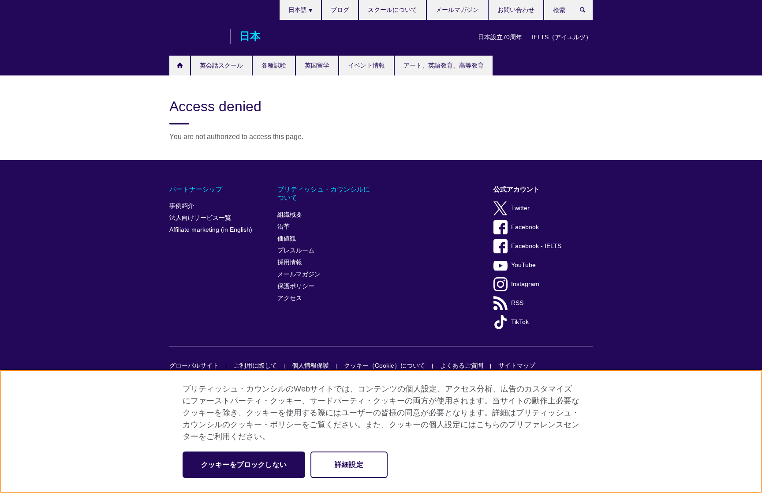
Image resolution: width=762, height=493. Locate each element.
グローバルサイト (194, 365)
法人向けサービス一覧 (200, 218)
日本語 (298, 9)
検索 (587, 12)
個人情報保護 (310, 365)
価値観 (286, 238)
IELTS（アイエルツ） (562, 37)
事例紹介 (181, 206)
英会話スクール (221, 65)
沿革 (283, 226)
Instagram (525, 284)
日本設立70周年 (500, 37)
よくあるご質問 (461, 365)
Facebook (525, 227)
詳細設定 (349, 464)
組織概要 (289, 214)
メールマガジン (457, 9)
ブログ (340, 9)
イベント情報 (366, 65)
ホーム (179, 65)
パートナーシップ (195, 189)
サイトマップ (516, 365)
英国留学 (317, 65)
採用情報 (289, 262)
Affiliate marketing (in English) (210, 229)
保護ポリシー (295, 286)
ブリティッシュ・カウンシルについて (323, 193)
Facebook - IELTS (536, 246)
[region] (381, 431)
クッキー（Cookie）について (384, 365)
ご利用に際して (255, 365)
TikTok (520, 322)
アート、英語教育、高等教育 (443, 65)
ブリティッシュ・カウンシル (195, 36)
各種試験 (273, 65)
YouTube (523, 265)
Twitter (520, 208)
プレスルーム (295, 250)
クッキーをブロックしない (244, 464)
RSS (517, 303)
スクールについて (392, 9)
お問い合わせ (515, 9)
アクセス (289, 298)
